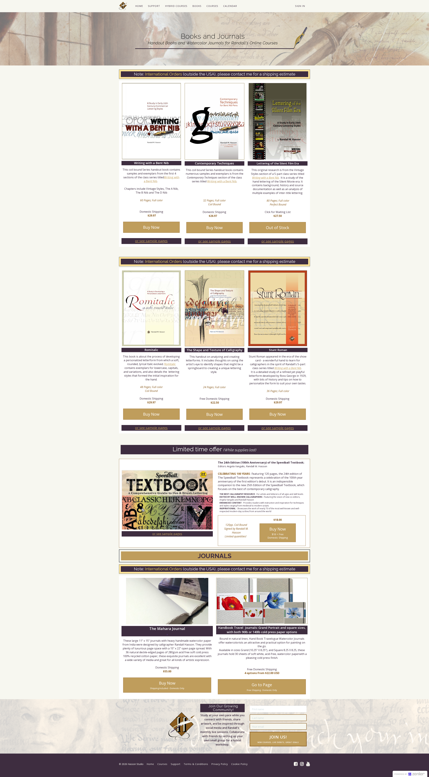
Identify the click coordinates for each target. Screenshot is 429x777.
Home (150, 764)
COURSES (212, 6)
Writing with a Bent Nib (222, 181)
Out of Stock (277, 227)
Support (175, 764)
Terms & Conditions (196, 764)
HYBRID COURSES (176, 6)
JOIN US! (278, 739)
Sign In (300, 6)
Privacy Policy (219, 764)
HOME (139, 6)
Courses (162, 764)
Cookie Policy (239, 764)
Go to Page (262, 686)
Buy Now (151, 227)
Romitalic (170, 364)
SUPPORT (154, 6)
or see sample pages (151, 241)
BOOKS (196, 6)
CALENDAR (230, 6)
